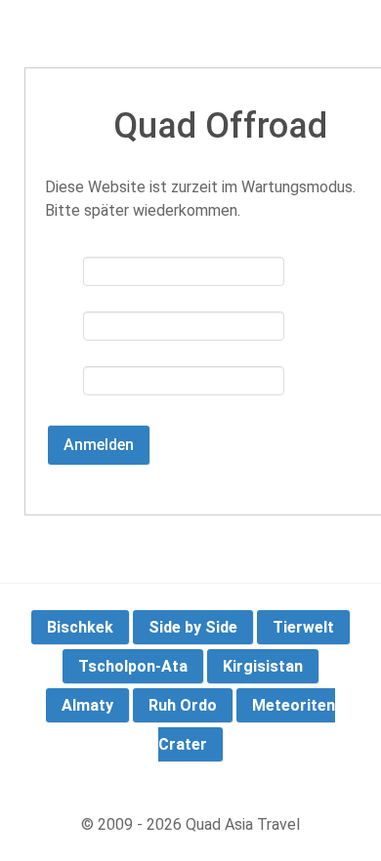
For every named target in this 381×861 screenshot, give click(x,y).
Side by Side (192, 627)
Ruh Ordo (182, 705)
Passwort (63, 334)
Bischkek (80, 627)
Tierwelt (303, 627)
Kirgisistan (263, 666)
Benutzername (63, 280)
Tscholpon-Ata (133, 666)
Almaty (87, 705)
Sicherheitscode (63, 389)
